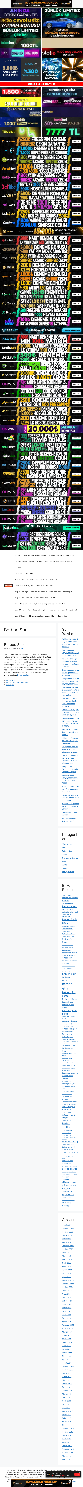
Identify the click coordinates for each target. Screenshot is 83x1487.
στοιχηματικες (68, 872)
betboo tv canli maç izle (68, 1116)
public (64, 865)
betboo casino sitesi (68, 955)
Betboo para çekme (67, 1077)
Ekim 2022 (66, 1356)
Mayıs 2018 (66, 1394)
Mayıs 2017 (66, 1415)
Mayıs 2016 (66, 1435)
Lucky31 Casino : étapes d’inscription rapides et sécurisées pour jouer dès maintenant (46, 610)
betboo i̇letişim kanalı (67, 1031)
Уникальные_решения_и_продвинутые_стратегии (70, 806)
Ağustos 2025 (67, 1242)
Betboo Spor (14, 644)
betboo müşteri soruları (68, 1063)
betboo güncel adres (68, 1006)
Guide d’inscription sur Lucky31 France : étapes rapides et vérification (40, 604)
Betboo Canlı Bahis (68, 934)
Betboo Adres (67, 903)
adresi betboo (66, 895)
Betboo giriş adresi (69, 994)
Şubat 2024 (67, 1301)
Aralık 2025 (66, 1239)
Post (64, 861)
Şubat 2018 (66, 1397)
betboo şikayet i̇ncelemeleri (69, 1172)
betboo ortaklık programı (68, 1068)
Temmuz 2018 (68, 1391)
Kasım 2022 (67, 1353)
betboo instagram (69, 1029)
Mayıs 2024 (67, 1291)
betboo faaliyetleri (67, 968)
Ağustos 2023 (68, 1322)
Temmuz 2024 (68, 1284)
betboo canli (66, 931)
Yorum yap (10, 685)
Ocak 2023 (66, 1346)
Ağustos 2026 (68, 1225)
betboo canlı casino (68, 936)
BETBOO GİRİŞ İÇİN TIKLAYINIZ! (42, 84)
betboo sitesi (67, 1096)
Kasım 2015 (67, 1446)
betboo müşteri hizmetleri (67, 1059)
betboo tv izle (66, 1120)
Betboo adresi (69, 906)
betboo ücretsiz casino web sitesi (69, 1157)
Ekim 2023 (66, 1315)
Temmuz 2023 (68, 1325)
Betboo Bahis (67, 909)
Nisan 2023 (67, 1335)
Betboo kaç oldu (67, 1037)
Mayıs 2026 (67, 1235)
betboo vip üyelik (66, 1133)
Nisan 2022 (66, 1377)
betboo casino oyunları (69, 953)
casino (64, 854)
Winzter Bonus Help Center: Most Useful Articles (70, 732)
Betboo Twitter (66, 1125)
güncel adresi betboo (69, 1187)
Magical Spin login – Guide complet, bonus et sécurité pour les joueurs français (43, 592)
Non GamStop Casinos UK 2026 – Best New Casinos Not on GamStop (49, 555)
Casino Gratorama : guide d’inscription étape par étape (34, 586)
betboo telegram (68, 1107)
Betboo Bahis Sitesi (69, 921)
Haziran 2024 (67, 1287)
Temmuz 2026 (68, 1228)
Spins (64, 868)
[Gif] (41, 231)
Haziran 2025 (67, 1249)
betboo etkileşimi (66, 963)
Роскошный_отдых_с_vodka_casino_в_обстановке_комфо (70, 712)
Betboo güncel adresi (69, 1012)
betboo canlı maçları (67, 945)
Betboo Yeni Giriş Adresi (70, 1152)
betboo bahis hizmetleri (70, 912)
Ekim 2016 (66, 1425)
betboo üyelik (67, 1161)
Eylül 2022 (66, 1359)
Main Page (30, 573)
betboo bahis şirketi (68, 926)
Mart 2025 (66, 1256)
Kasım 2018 (67, 1384)
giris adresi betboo (69, 1174)
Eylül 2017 (66, 1408)
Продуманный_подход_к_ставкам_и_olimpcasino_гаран (70, 652)
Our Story (18, 573)
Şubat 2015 (66, 1459)
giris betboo (66, 1177)
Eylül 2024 (66, 1277)
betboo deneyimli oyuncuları (69, 960)
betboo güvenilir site (67, 1026)
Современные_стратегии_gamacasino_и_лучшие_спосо (70, 672)
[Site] (41, 141)
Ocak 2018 (66, 1401)
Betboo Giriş (62, 616)
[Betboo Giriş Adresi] (8, 586)
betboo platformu (66, 1081)
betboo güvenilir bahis (69, 1021)
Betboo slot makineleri (69, 1101)
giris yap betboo (69, 1182)
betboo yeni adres (68, 1144)
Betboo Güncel (67, 1002)
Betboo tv (66, 1109)
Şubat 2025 (67, 1259)
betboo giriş (67, 986)
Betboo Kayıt (67, 1034)
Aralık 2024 (66, 1266)
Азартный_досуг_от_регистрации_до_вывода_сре (70, 797)
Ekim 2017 (66, 1404)
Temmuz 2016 (68, 1428)
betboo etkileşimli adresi (68, 966)
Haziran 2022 (67, 1370)
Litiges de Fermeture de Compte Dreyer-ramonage (70, 740)
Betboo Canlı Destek (68, 940)
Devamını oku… (23, 675)
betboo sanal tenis (67, 1094)
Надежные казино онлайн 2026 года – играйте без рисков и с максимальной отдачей (43, 564)
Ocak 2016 (66, 1439)
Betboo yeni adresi (68, 1147)
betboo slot (65, 1099)
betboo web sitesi (66, 1135)
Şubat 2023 (67, 1342)
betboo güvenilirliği (67, 1023)
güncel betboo (67, 1191)
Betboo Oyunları (67, 1070)
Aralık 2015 (66, 1442)
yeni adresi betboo (68, 1200)
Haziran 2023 (67, 1328)
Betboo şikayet (69, 1169)
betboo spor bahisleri (69, 1104)
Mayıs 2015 (66, 1456)
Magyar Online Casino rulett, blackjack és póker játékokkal (36, 579)
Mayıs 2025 (67, 1253)
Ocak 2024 (66, 1304)
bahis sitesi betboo (70, 898)
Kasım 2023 (67, 1311)
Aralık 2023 (66, 1308)
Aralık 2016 (66, 1422)
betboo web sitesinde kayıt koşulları (69, 1138)
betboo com (67, 958)
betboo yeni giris (67, 1149)
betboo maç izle (68, 1045)
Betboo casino (67, 950)
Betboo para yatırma (70, 1073)
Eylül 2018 (66, 1387)
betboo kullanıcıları (68, 1039)
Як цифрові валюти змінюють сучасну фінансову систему (70, 749)
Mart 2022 (66, 1380)
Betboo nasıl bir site (68, 1065)
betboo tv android (66, 1112)
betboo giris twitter (67, 978)
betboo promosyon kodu (69, 1087)
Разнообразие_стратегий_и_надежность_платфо (70, 789)
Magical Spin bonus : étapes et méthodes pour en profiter (35, 598)
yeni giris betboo (66, 1204)
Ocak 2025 (66, 1263)
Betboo (17, 555)
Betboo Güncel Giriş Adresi (68, 1017)
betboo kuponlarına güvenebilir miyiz (70, 1042)
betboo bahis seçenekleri (66, 915)
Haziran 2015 (67, 1453)
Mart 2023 (66, 1339)
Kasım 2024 (67, 1270)
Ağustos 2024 (68, 1280)
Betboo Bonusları (67, 929)
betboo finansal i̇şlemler (68, 971)
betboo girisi (69, 973)
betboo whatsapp (70, 1141)
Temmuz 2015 (68, 1449)
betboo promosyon (68, 1084)
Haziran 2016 (67, 1432)
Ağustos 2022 (67, 1363)
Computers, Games (70, 858)
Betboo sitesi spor (12, 682)
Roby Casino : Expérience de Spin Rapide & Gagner (70, 769)
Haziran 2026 (67, 1232)
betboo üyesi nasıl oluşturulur (69, 1166)
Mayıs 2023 (67, 1332)
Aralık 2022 (66, 1349)
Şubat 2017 (66, 1418)
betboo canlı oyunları (67, 947)
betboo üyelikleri (66, 1163)
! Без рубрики (67, 844)
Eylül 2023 (66, 1318)
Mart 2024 (66, 1297)
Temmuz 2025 (68, 1246)
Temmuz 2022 (68, 1366)
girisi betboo (67, 1179)
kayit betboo (68, 1194)
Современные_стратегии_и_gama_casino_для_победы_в (70, 681)
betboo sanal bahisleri (68, 1091)
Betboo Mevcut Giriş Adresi (69, 1055)
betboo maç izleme (67, 1049)
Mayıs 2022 (67, 1373)
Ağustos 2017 (67, 1411)
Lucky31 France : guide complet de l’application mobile (34, 616)
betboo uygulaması (67, 1130)
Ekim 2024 (66, 1273)
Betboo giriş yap (70, 999)
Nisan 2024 (67, 1294)
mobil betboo (67, 1197)
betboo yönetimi (66, 1155)
